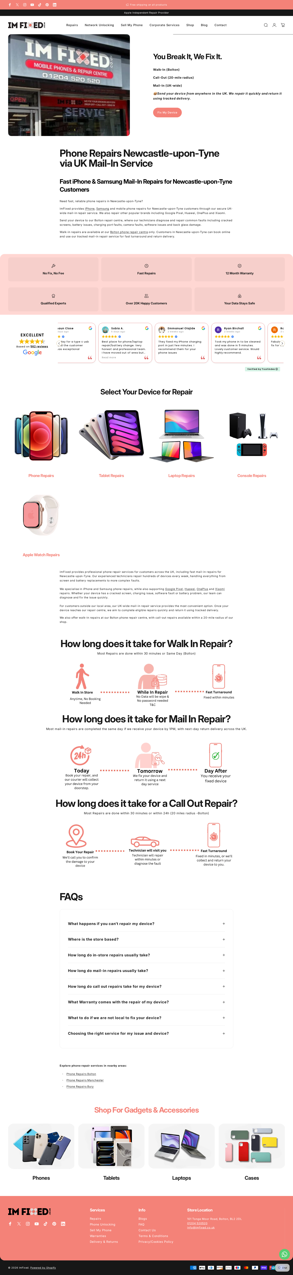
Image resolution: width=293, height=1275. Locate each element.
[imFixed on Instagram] (24, 4)
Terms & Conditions (153, 1236)
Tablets (111, 1178)
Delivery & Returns (104, 1241)
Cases (252, 1178)
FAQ (141, 1224)
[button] (282, 343)
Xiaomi (220, 589)
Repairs (95, 1218)
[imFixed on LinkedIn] (54, 4)
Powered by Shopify (43, 1267)
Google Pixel (174, 589)
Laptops (181, 1178)
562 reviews (39, 346)
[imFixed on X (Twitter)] (17, 4)
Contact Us (147, 1230)
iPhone (90, 208)
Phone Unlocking (102, 1224)
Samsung (102, 208)
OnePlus (202, 589)
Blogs (143, 1218)
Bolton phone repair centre (129, 232)
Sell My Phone (101, 1230)
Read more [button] (70, 357)
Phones (41, 1178)
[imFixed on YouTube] (32, 4)
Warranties (98, 1236)
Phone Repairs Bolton (81, 1074)
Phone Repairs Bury (80, 1086)
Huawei (190, 589)
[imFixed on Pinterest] (47, 4)
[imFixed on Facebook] (10, 4)
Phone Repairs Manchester (85, 1080)
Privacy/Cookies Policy (156, 1241)
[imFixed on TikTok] (39, 4)
